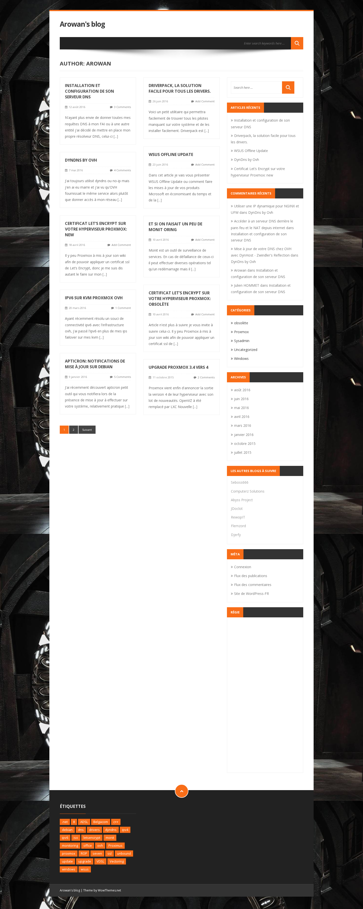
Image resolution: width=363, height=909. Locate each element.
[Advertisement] (265, 695)
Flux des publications (250, 575)
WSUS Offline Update (171, 154)
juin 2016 (241, 398)
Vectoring (117, 861)
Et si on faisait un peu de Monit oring (175, 226)
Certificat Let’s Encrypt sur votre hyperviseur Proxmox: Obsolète (180, 298)
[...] (116, 136)
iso (76, 837)
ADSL (84, 822)
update (67, 861)
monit (110, 837)
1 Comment (123, 308)
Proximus (115, 845)
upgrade (84, 861)
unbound (124, 853)
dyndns (111, 829)
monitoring (70, 845)
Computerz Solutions (247, 491)
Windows (241, 358)
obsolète (241, 323)
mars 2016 (242, 425)
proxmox (68, 853)
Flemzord (238, 525)
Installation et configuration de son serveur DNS (89, 91)
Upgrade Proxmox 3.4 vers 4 (178, 367)
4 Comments (122, 170)
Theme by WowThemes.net (102, 890)
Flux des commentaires (252, 584)
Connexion (242, 566)
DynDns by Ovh (81, 160)
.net (65, 822)
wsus (85, 869)
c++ (115, 822)
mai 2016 (241, 407)
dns (81, 829)
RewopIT (238, 517)
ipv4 (125, 829)
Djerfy (236, 534)
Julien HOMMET (246, 285)
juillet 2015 (242, 452)
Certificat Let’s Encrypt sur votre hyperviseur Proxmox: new (96, 229)
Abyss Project (242, 500)
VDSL (100, 861)
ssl (109, 853)
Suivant (87, 430)
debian (67, 829)
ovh (100, 845)
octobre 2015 (245, 443)
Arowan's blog (82, 24)
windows (68, 869)
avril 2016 (241, 416)
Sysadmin (241, 340)
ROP (84, 853)
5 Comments (122, 377)
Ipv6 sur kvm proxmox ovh (94, 298)
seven (97, 853)
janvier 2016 (244, 434)
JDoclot (237, 508)
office (87, 845)
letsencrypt (91, 837)
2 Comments (206, 377)
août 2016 (242, 390)
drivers (94, 829)
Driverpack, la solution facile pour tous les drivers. (180, 88)
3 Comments (122, 107)
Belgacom (100, 822)
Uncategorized (245, 349)
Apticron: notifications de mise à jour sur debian (95, 363)
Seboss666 (239, 482)
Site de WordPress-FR (251, 593)
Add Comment (205, 101)
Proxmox (241, 331)
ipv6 (65, 837)
